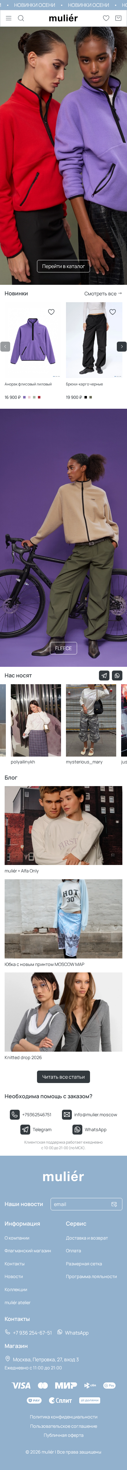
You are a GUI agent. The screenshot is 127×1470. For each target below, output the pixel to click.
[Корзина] (118, 18)
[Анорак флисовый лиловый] (33, 374)
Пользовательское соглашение (63, 1426)
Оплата (73, 1251)
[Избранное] (106, 18)
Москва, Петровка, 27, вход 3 (45, 1359)
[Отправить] (114, 1204)
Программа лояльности (91, 1276)
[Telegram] (104, 675)
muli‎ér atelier (18, 1302)
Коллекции (16, 1289)
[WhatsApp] (117, 675)
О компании (17, 1238)
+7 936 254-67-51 (32, 1332)
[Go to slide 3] (59, 376)
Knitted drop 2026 (23, 1057)
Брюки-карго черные (84, 384)
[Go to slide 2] (56, 376)
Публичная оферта (64, 1435)
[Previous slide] (5, 347)
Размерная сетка (84, 1264)
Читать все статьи (63, 1076)
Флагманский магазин (28, 1251)
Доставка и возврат (87, 1238)
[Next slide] (122, 347)
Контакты (15, 1264)
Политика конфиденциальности (63, 1417)
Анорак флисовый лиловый (28, 384)
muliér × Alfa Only (22, 871)
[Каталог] (8, 18)
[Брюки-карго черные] (94, 374)
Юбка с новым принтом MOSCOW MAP (44, 964)
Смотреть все (100, 293)
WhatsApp (76, 1332)
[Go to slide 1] (54, 376)
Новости (14, 1276)
